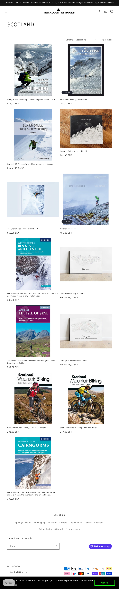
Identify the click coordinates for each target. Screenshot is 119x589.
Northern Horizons (67, 229)
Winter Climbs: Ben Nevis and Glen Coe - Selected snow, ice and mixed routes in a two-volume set (32, 294)
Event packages (72, 529)
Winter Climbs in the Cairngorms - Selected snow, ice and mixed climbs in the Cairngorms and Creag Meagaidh (31, 493)
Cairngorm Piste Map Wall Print (73, 360)
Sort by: (69, 39)
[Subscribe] (56, 546)
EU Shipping (39, 522)
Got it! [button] (104, 583)
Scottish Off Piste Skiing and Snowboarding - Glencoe (30, 164)
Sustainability (76, 522)
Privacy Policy (45, 529)
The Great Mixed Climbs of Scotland (22, 229)
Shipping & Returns (22, 522)
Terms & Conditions (94, 522)
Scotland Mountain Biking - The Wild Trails (78, 428)
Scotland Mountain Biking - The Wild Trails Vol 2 (27, 428)
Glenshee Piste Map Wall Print (72, 293)
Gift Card (58, 529)
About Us (52, 522)
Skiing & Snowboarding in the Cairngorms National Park (31, 99)
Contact (63, 522)
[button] (6, 11)
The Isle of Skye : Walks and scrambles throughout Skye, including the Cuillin (31, 361)
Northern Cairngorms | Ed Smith (73, 151)
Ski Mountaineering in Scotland (73, 99)
